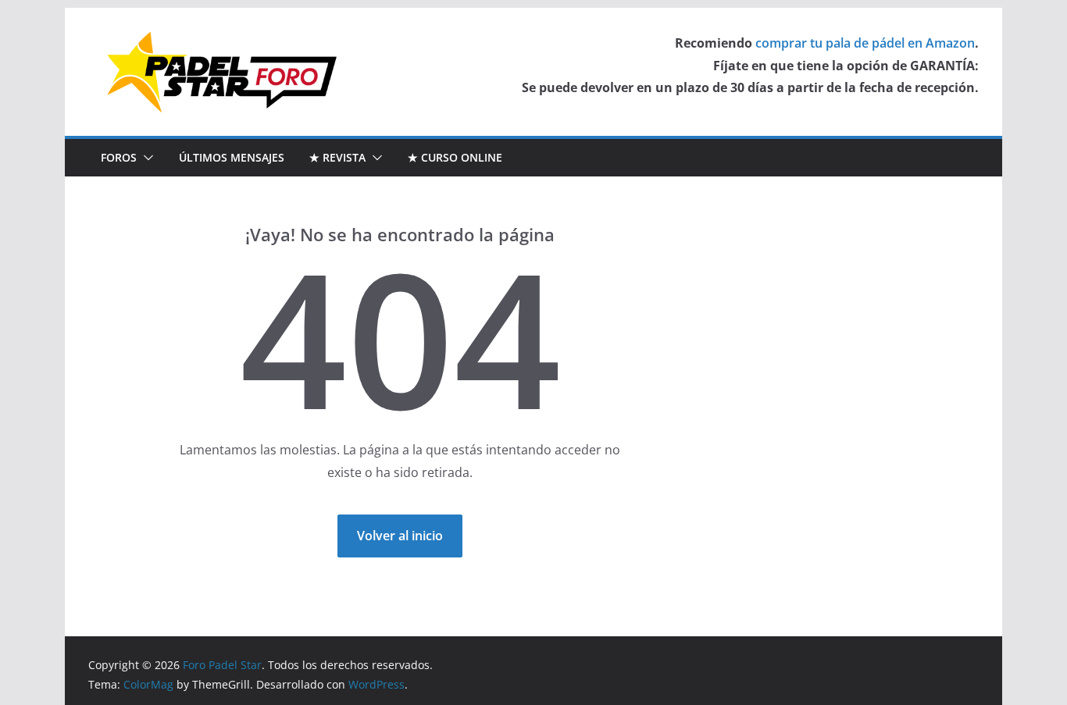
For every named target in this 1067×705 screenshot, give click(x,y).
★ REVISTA (337, 157)
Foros (119, 157)
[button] (145, 158)
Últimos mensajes (231, 157)
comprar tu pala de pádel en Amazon (865, 43)
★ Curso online (455, 157)
